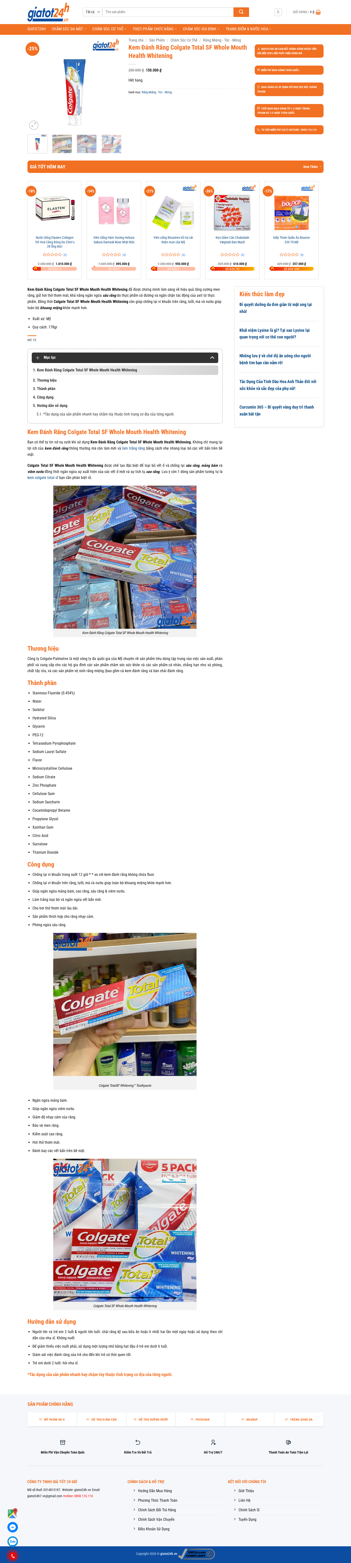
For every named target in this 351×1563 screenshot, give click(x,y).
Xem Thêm (310, 167)
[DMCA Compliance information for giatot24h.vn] (196, 1554)
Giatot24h (36, 29)
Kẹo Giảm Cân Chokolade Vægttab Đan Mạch (232, 240)
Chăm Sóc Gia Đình (199, 29)
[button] (278, 12)
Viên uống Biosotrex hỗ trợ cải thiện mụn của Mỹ (173, 240)
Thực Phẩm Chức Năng (153, 29)
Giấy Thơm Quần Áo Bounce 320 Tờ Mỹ (291, 240)
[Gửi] (241, 12)
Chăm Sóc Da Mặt (67, 29)
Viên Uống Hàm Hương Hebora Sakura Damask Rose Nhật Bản (113, 240)
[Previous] (35, 84)
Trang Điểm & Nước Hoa (247, 29)
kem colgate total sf (42, 477)
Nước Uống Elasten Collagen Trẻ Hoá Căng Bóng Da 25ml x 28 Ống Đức (54, 242)
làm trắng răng (133, 448)
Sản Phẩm (157, 40)
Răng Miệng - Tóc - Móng (222, 40)
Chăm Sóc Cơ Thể (107, 29)
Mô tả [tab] (31, 340)
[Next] (113, 84)
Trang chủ (136, 40)
